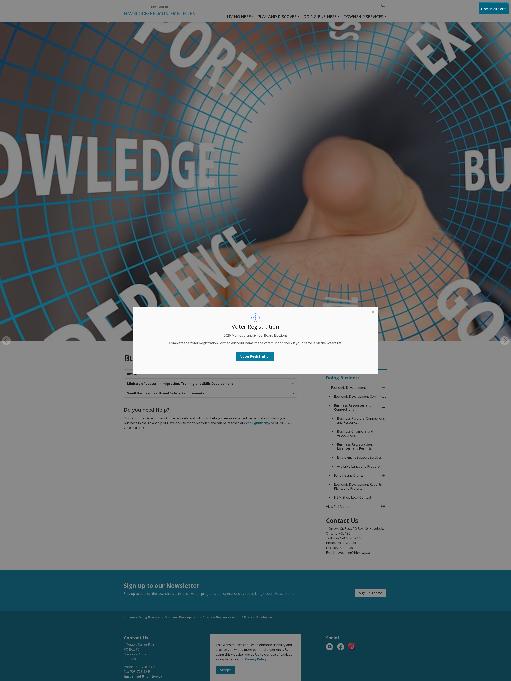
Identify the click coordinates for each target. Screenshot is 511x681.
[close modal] (373, 312)
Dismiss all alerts (493, 9)
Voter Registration (255, 356)
